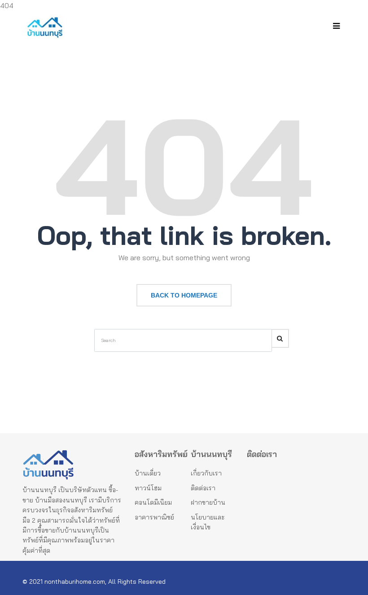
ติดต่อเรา (203, 488)
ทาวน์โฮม (148, 488)
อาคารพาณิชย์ (154, 517)
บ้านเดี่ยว (148, 473)
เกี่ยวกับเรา (206, 473)
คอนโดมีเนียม (153, 502)
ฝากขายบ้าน (208, 502)
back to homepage (184, 295)
